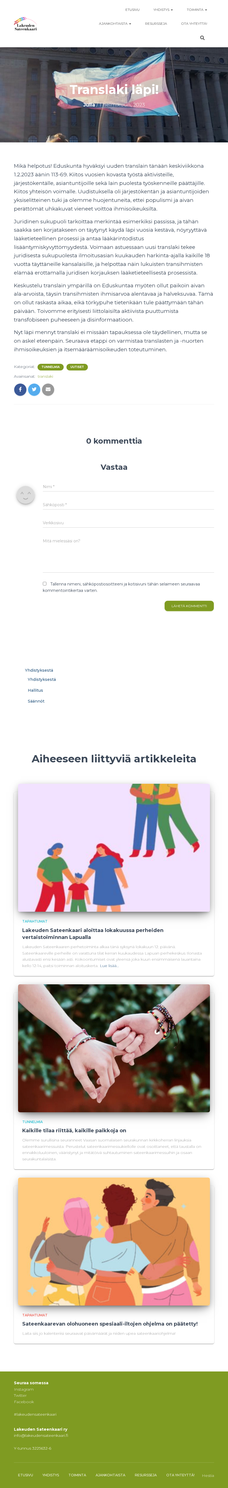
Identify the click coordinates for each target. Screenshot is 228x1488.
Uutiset (77, 367)
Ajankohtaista (113, 23)
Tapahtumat (35, 921)
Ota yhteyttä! (194, 23)
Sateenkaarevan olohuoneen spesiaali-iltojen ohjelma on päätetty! (110, 1324)
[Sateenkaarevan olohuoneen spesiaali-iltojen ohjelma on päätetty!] (114, 1241)
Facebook (24, 1401)
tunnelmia (50, 367)
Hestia (208, 1475)
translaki (45, 376)
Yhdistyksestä (39, 670)
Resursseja (156, 23)
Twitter (20, 1395)
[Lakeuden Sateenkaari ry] (25, 24)
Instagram (24, 1389)
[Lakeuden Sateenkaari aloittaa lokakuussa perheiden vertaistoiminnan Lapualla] (114, 847)
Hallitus (35, 690)
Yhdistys (161, 10)
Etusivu (132, 10)
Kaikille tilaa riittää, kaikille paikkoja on (74, 1131)
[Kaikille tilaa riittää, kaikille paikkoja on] (114, 1047)
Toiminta (195, 10)
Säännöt (36, 701)
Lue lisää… (109, 965)
